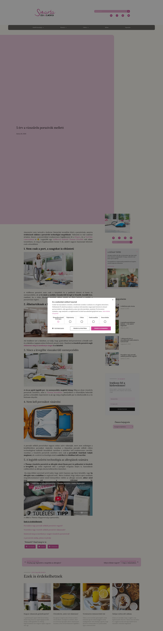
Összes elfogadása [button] (101, 328)
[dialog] (81, 315)
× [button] (112, 299)
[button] (58, 328)
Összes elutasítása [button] (80, 328)
